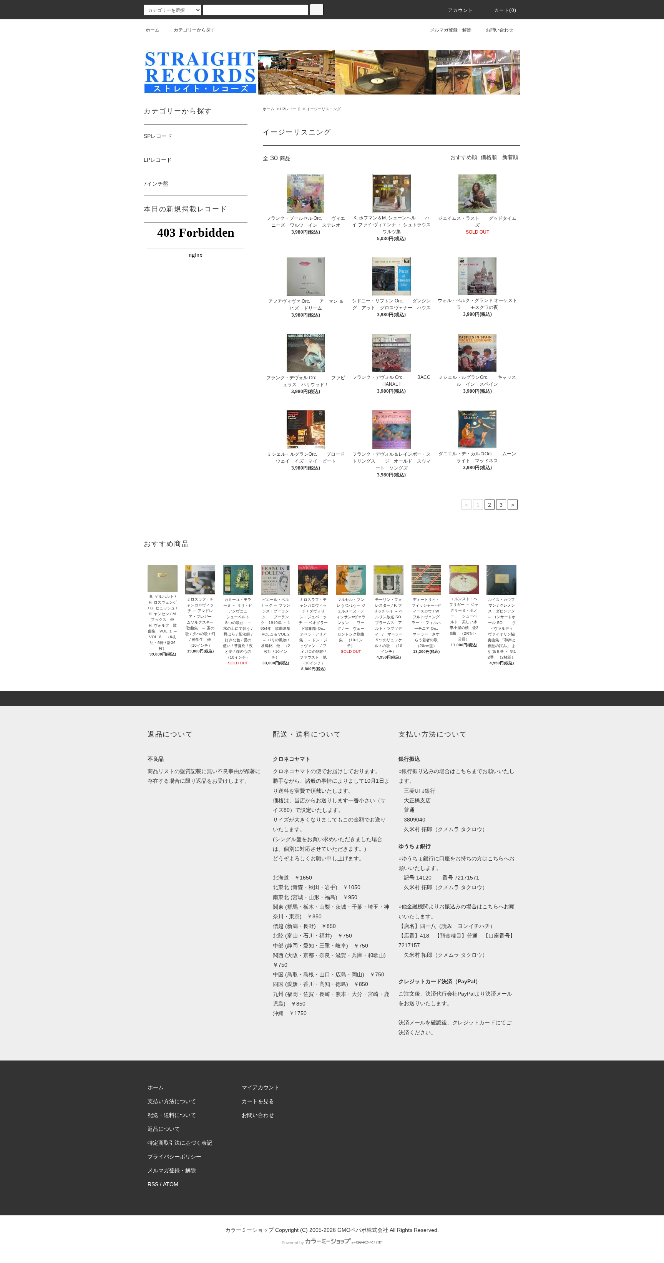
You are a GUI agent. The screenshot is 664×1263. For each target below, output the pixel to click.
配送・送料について (172, 1115)
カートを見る (258, 1101)
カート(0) (505, 10)
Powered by (293, 1242)
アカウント (460, 10)
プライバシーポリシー (174, 1156)
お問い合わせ (499, 30)
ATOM (170, 1184)
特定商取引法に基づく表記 (180, 1143)
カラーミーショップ (249, 1230)
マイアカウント (260, 1087)
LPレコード (290, 109)
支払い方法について (172, 1101)
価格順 (489, 157)
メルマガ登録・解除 (450, 30)
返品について (164, 1129)
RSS (153, 1184)
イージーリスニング (323, 109)
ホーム (152, 30)
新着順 (510, 157)
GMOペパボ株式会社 (362, 1230)
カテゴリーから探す (194, 30)
